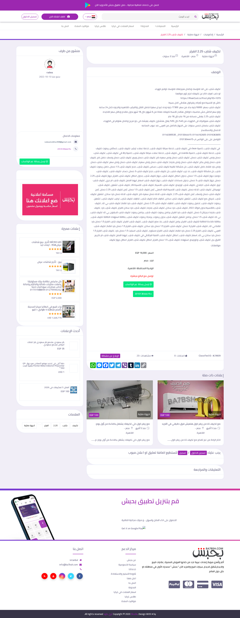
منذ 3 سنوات (169, 56)
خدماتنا (132, 569)
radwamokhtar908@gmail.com (57, 142)
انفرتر (46, 425)
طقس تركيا (100, 26)
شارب (64, 425)
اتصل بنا (65, 26)
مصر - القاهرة (188, 56)
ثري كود (108, 614)
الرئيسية (175, 26)
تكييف (75, 425)
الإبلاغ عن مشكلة (110, 356)
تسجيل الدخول (30, 16)
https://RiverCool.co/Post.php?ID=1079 (200, 98)
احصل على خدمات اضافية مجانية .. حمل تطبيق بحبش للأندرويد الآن (126, 5)
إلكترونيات (208, 34)
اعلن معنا (131, 578)
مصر (89, 16)
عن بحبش (131, 560)
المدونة (145, 26)
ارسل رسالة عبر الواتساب (137, 284)
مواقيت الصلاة (81, 26)
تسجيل (182, 453)
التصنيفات (161, 26)
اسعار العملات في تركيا (123, 26)
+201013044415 (143, 294)
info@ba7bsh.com (68, 564)
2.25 (55, 425)
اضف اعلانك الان (57, 16)
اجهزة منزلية (193, 34)
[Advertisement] (155, 323)
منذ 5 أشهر (211, 428)
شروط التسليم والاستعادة (123, 574)
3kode (134, 614)
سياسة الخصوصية (127, 564)
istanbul (74, 560)
